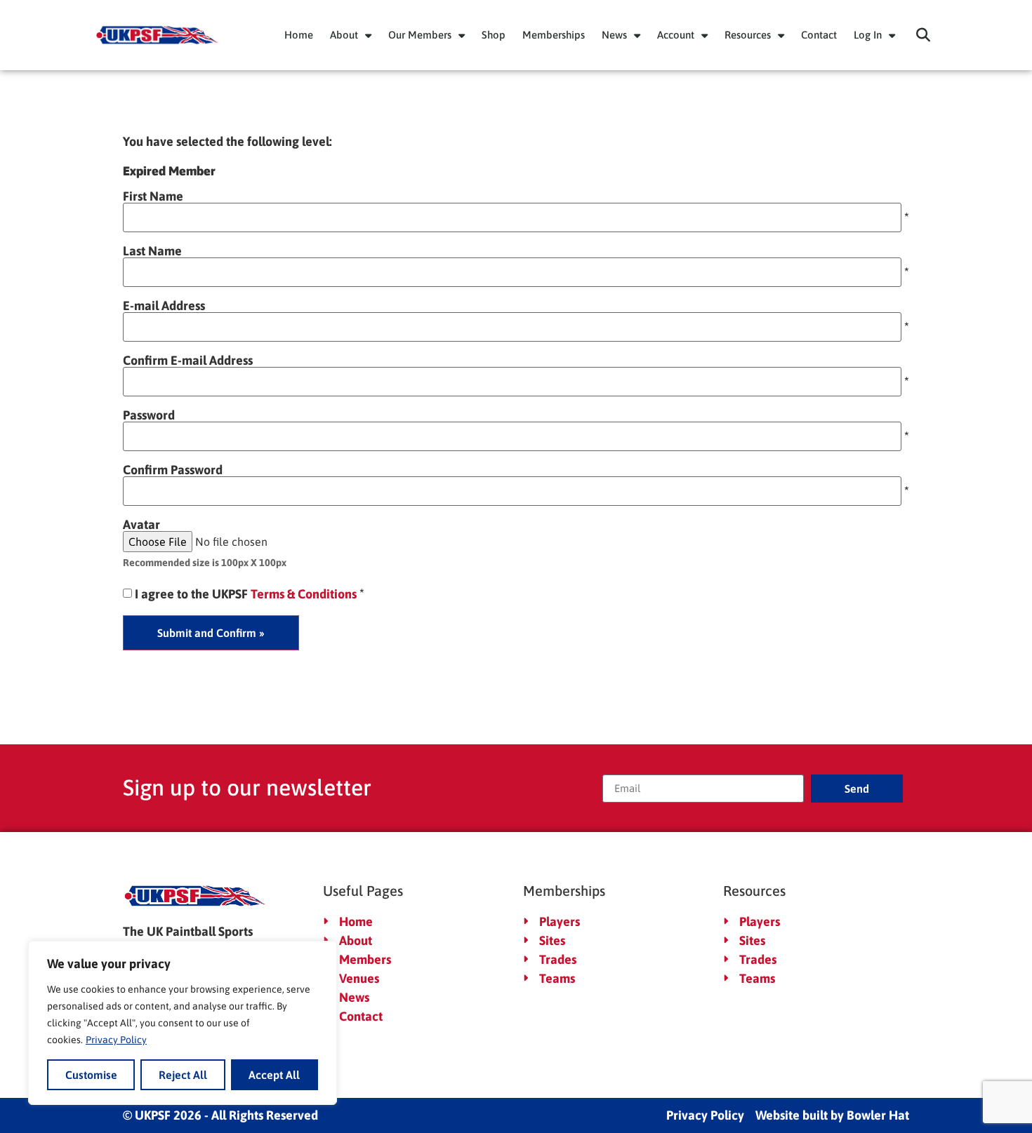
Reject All (183, 1074)
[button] (923, 35)
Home (298, 35)
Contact (819, 35)
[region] (182, 1023)
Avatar (141, 524)
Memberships (553, 35)
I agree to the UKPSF (246, 593)
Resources (748, 35)
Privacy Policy (116, 1039)
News (614, 35)
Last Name (152, 251)
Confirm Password (173, 470)
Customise (91, 1074)
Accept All (274, 1074)
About (344, 35)
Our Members (419, 35)
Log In (868, 35)
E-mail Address (164, 306)
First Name (153, 196)
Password (149, 415)
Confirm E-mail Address (188, 360)
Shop (493, 35)
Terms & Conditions (304, 593)
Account (675, 35)
